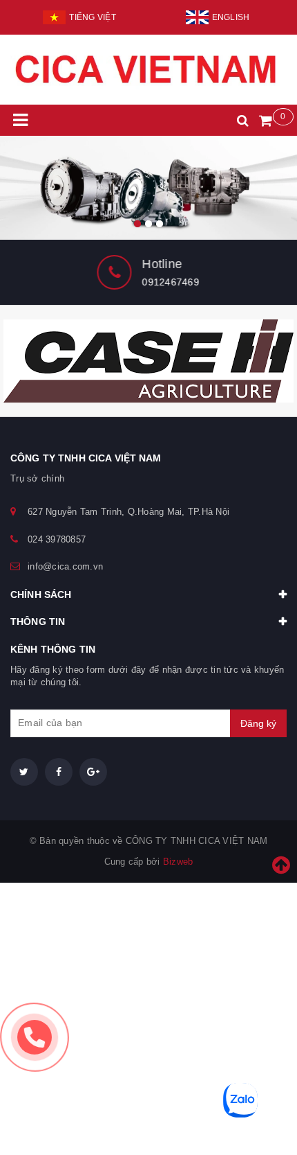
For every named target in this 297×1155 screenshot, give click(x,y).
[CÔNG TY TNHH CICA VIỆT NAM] (148, 69)
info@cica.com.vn (65, 566)
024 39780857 (57, 539)
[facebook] (59, 772)
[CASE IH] (148, 361)
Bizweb (178, 861)
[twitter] (24, 772)
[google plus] (93, 772)
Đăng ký (258, 723)
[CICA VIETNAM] (148, 188)
